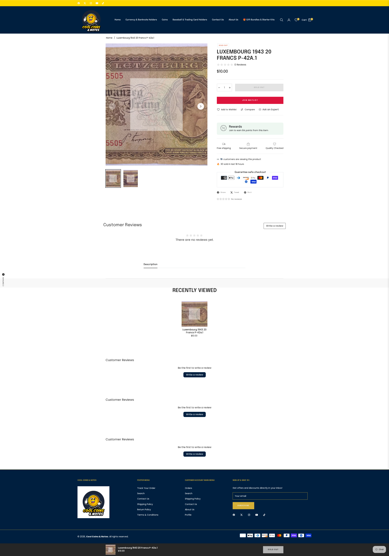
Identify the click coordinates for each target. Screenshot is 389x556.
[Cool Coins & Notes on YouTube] (257, 515)
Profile (188, 514)
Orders (188, 488)
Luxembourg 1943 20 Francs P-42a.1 (194, 331)
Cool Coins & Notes (97, 536)
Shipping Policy (145, 504)
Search (141, 493)
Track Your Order (146, 488)
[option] (156, 104)
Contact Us (143, 498)
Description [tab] (150, 264)
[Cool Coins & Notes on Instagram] (250, 515)
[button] (281, 20)
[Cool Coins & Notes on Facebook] (235, 515)
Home (109, 37)
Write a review (274, 226)
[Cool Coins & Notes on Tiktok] (265, 515)
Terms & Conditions (147, 514)
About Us (189, 509)
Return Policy (144, 509)
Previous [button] (112, 106)
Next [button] (200, 106)
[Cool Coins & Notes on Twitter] (242, 515)
